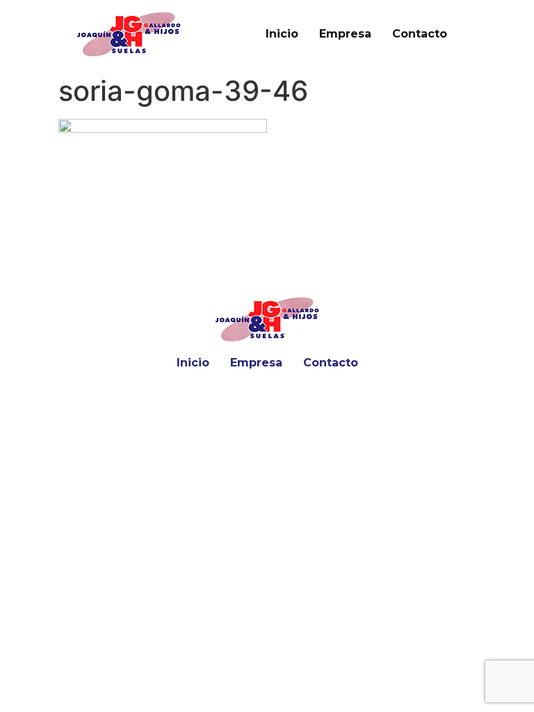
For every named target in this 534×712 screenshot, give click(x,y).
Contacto (419, 33)
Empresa (345, 33)
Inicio (282, 33)
